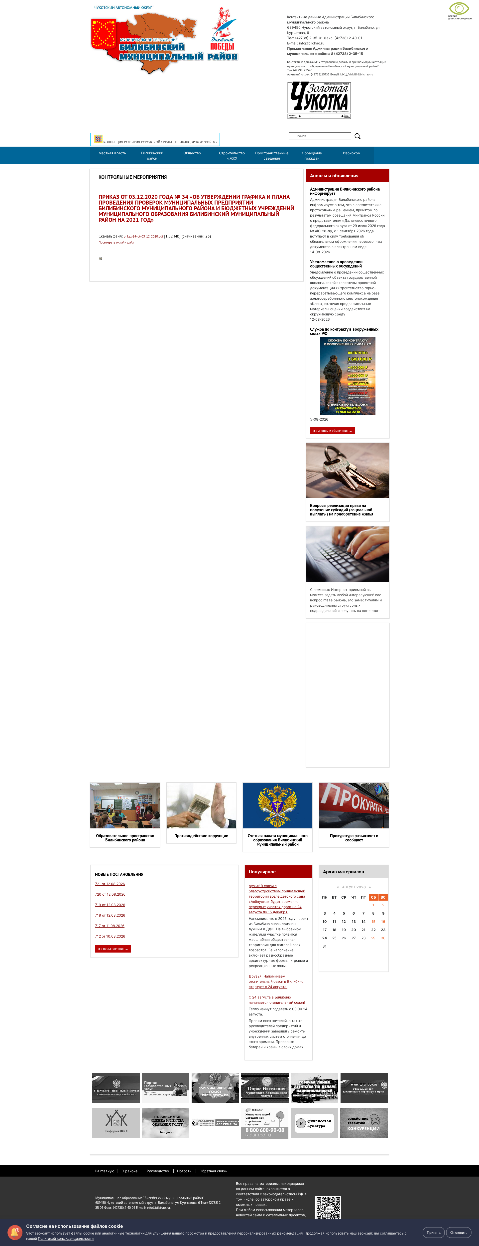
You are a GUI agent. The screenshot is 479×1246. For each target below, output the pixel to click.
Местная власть (112, 153)
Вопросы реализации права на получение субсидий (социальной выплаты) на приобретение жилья (341, 510)
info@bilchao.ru (311, 43)
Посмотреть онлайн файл (116, 242)
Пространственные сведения (271, 155)
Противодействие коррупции (201, 835)
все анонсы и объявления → (332, 431)
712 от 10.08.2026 (110, 936)
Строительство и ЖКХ (232, 155)
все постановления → (113, 949)
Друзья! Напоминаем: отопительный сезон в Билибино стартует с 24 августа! (276, 981)
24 (324, 938)
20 (353, 930)
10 (325, 921)
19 (344, 930)
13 (354, 921)
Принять (434, 1233)
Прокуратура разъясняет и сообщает (354, 838)
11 (334, 921)
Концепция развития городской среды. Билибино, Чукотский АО (160, 142)
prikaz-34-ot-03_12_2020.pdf (143, 236)
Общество (192, 153)
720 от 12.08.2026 (110, 894)
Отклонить (458, 1233)
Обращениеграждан (312, 155)
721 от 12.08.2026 (110, 884)
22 (373, 930)
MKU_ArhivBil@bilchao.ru (356, 74)
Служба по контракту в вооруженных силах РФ (344, 331)
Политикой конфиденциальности (66, 1238)
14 (363, 921)
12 (344, 921)
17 (325, 930)
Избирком (351, 153)
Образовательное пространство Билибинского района (125, 838)
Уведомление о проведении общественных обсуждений (336, 264)
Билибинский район (152, 155)
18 (334, 930)
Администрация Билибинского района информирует (345, 191)
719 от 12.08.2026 (110, 905)
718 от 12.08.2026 (110, 915)
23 (383, 930)
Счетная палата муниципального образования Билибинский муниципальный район (278, 840)
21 (363, 930)
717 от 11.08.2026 (109, 926)
